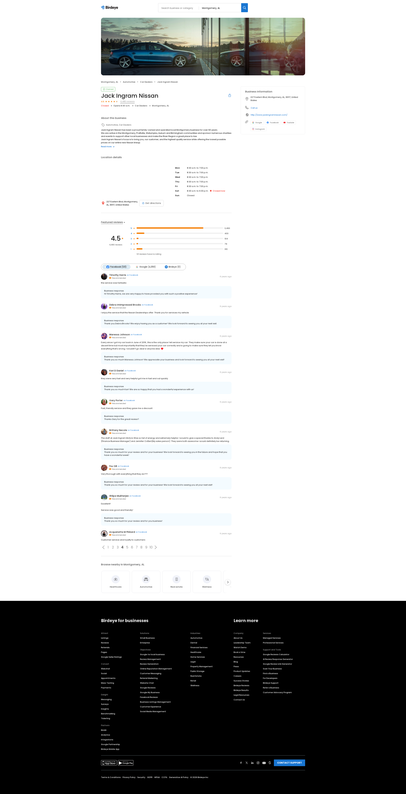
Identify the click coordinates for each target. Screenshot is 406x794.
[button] (103, 547)
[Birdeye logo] (110, 8)
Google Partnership (110, 744)
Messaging (106, 699)
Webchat (105, 668)
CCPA (164, 777)
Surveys (105, 704)
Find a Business (270, 673)
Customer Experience (150, 706)
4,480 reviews (127, 101)
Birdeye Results (241, 690)
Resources (239, 657)
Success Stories (241, 680)
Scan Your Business (272, 668)
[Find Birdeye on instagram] (258, 762)
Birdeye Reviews (241, 685)
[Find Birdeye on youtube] (264, 762)
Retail (193, 680)
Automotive (196, 638)
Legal (193, 661)
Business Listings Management (155, 702)
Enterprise (145, 642)
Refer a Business (271, 687)
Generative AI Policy (178, 777)
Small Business (147, 638)
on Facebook (132, 275)
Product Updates (242, 671)
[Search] (244, 7)
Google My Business (150, 692)
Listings (104, 638)
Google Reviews (148, 687)
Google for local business (152, 654)
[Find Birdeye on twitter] (247, 762)
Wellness (194, 685)
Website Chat (147, 683)
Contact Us (239, 699)
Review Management (150, 659)
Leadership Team (242, 642)
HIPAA (157, 777)
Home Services (197, 657)
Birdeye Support (270, 683)
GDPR (149, 777)
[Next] (228, 582)
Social (104, 673)
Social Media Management (153, 711)
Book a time (239, 652)
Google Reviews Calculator (276, 654)
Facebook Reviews (149, 697)
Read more (106, 146)
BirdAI (103, 730)
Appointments (108, 678)
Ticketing (105, 718)
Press (236, 666)
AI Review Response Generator (278, 659)
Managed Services (272, 638)
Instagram (260, 129)
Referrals (105, 647)
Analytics (105, 735)
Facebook (274, 122)
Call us (254, 107)
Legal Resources (241, 695)
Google (258, 122)
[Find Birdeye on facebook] (241, 762)
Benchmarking (108, 713)
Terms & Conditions (111, 777)
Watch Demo (240, 647)
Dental (193, 642)
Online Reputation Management (156, 668)
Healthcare (195, 652)
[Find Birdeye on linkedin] (252, 762)
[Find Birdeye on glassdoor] (270, 762)
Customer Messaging (150, 673)
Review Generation (149, 664)
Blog (236, 661)
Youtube (290, 122)
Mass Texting (107, 683)
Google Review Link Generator (277, 664)
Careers (237, 676)
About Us (238, 638)
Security (141, 777)
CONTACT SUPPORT (289, 762)
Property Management (201, 666)
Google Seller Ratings (111, 657)
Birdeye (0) (174, 266)
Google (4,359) (147, 266)
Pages (104, 652)
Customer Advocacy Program (277, 692)
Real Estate (196, 676)
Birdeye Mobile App (110, 749)
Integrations (107, 739)
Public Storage (197, 671)
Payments (106, 687)
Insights (105, 709)
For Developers (270, 678)
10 (151, 547)
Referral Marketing (149, 678)
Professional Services (273, 642)
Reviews (105, 642)
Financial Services (199, 647)
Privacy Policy (129, 777)
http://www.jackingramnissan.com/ (269, 114)
